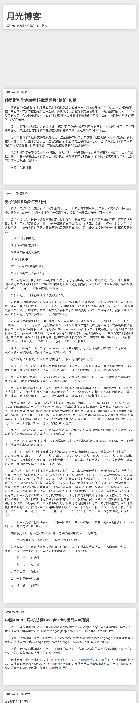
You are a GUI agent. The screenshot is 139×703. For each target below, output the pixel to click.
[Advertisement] (69, 56)
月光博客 (23, 16)
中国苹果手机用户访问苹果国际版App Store (76, 659)
